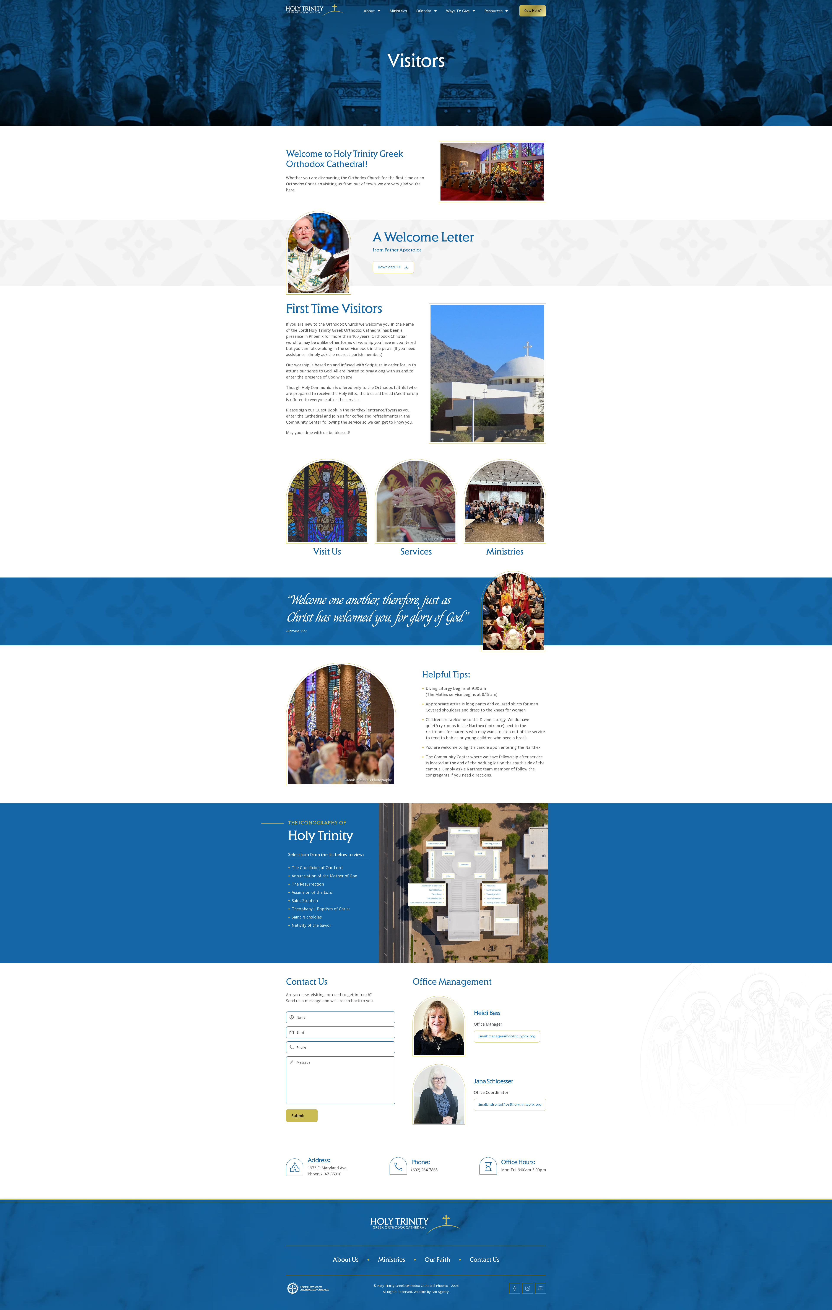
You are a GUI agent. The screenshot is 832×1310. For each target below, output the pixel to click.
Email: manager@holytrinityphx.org (506, 1036)
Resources (493, 11)
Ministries (398, 11)
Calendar (423, 11)
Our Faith (437, 1260)
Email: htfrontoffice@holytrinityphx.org (509, 1105)
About (369, 11)
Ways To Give (458, 11)
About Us (346, 1260)
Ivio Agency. (440, 1291)
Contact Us (484, 1260)
